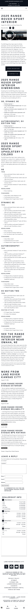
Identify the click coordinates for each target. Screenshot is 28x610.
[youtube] (17, 567)
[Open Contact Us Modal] (26, 8)
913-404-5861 (22, 505)
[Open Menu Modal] (2, 8)
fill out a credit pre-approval (12, 61)
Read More (4, 401)
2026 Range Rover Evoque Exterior (12, 384)
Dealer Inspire (18, 601)
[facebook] (11, 567)
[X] (6, 567)
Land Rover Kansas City (16, 25)
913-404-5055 (22, 503)
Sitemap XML (14, 582)
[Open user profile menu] (24, 607)
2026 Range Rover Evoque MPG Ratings (13, 431)
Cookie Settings (14, 589)
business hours (9, 352)
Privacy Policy (13, 578)
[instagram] (22, 567)
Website (3, 482)
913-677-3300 (22, 502)
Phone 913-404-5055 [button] (14, 5)
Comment (3, 463)
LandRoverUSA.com (14, 583)
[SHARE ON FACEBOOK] (10, 28)
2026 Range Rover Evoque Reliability (12, 408)
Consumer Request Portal (14, 587)
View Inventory (13, 68)
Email (2, 479)
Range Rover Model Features (12, 451)
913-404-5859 (22, 509)
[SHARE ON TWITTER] (13, 28)
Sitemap (14, 580)
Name (3, 476)
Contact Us (13, 74)
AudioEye (14, 585)
